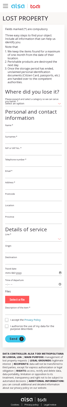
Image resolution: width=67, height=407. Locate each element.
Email (8, 171)
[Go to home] (25, 6)
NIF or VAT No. (13, 148)
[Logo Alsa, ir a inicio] (33, 399)
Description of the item (17, 308)
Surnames (11, 137)
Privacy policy (32, 404)
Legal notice (50, 404)
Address (10, 182)
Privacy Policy (32, 319)
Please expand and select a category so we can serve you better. (31, 100)
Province (9, 217)
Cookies (15, 404)
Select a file (17, 299)
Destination (11, 257)
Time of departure (14, 280)
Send (14, 339)
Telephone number (15, 159)
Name (9, 125)
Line (8, 234)
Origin (8, 246)
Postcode (10, 194)
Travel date (10, 269)
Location (9, 205)
